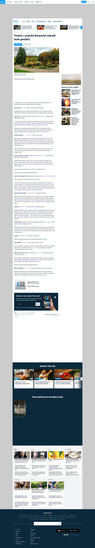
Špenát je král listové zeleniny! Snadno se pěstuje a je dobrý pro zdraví (55, 504)
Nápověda (32, 539)
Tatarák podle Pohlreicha (54, 517)
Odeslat (38, 304)
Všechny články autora (33, 286)
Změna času (50, 515)
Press (31, 531)
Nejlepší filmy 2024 (29, 515)
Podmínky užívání (19, 537)
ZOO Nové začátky (73, 515)
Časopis (32, 1)
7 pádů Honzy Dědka (31, 517)
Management (32, 529)
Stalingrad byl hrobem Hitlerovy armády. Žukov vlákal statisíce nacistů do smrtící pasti (76, 111)
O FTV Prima (18, 529)
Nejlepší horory (37, 515)
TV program (44, 515)
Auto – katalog (22, 517)
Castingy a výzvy (33, 533)
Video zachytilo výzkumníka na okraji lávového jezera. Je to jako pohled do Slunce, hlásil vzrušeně (55, 473)
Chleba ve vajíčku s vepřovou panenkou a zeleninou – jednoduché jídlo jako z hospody (72, 473)
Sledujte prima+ (38, 1)
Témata (16, 1)
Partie (55, 515)
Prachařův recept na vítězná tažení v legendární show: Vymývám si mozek (39, 467)
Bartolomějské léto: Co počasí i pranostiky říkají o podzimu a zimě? (56, 496)
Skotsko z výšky (18, 412)
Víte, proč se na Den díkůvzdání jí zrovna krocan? (22, 382)
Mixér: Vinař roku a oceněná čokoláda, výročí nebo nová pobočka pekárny (71, 467)
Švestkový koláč (61, 519)
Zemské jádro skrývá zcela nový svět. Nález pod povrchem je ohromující (76, 101)
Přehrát (17, 410)
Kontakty (32, 535)
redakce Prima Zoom (27, 45)
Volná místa (18, 531)
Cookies (17, 539)
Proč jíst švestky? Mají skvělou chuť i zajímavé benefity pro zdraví (56, 490)
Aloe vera (62, 517)
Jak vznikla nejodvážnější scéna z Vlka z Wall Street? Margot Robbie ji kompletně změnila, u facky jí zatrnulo (22, 504)
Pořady (20, 1)
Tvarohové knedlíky (44, 519)
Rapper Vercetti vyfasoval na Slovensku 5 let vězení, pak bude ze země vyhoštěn (39, 497)
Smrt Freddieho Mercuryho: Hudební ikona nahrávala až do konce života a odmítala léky (43, 383)
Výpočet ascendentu (34, 519)
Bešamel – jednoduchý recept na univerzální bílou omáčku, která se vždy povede (73, 461)
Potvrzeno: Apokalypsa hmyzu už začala (55, 460)
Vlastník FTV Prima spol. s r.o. (21, 541)
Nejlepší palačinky (53, 519)
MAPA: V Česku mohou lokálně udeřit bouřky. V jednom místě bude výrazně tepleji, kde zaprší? (22, 473)
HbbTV (17, 535)
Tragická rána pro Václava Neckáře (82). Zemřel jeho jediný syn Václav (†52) (39, 461)
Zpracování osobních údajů (35, 537)
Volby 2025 (38, 517)
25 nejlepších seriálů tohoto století (22, 489)
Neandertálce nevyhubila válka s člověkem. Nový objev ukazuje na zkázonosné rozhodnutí (75, 121)
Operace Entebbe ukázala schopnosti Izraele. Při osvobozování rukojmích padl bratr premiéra (56, 467)
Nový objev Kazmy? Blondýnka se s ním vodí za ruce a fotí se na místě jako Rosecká (39, 504)
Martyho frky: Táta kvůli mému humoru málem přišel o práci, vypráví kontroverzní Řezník (38, 491)
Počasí (58, 515)
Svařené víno (45, 517)
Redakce (32, 541)
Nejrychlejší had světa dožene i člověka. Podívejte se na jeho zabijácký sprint (76, 92)
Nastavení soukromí (34, 543)
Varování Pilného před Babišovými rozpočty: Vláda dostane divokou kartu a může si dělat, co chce (22, 461)
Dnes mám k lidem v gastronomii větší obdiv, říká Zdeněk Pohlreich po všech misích (38, 473)
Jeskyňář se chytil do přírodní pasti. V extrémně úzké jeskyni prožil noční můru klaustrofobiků (63, 383)
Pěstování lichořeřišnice (70, 517)
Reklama (17, 533)
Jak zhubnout (21, 515)
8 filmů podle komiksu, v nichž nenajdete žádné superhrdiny (21, 496)
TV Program (26, 1)
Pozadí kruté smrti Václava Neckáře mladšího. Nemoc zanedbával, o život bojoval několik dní (22, 467)
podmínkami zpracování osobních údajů (35, 307)
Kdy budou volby (64, 515)
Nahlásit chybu (18, 543)
